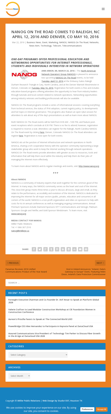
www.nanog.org (18, 213)
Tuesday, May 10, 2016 (42, 88)
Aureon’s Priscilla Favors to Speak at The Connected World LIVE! (40, 319)
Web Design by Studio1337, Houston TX (62, 400)
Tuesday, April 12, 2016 (52, 81)
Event (44, 42)
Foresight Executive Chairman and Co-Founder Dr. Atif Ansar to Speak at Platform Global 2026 (53, 301)
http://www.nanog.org (89, 166)
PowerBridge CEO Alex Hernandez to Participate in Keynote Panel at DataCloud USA (50, 326)
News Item (34, 45)
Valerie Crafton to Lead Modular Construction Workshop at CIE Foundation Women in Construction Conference (51, 310)
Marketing (53, 42)
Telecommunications (72, 45)
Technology (46, 45)
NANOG (63, 42)
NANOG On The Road (78, 42)
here (42, 132)
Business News (34, 42)
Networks (94, 42)
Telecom (57, 45)
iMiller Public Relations (28, 400)
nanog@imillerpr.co (20, 230)
